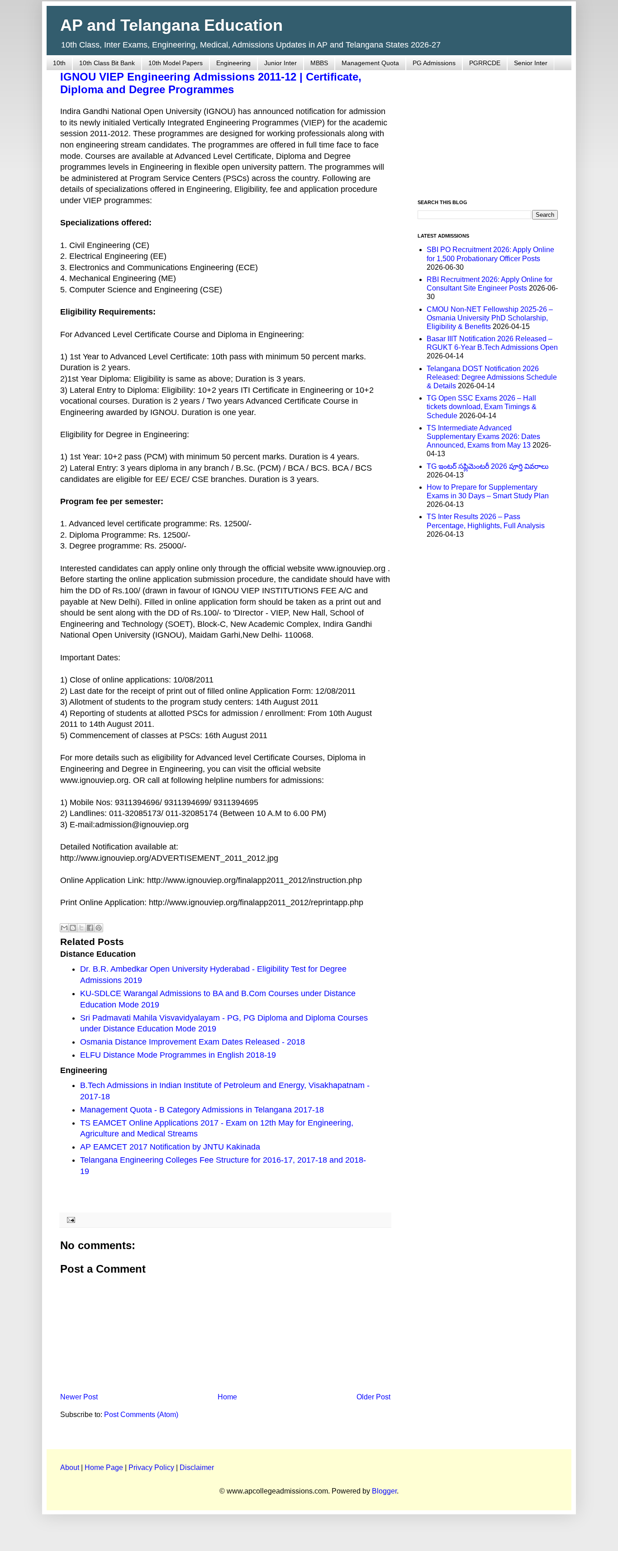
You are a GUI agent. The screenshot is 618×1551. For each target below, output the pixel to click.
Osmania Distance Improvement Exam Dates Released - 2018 (192, 1041)
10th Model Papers (175, 63)
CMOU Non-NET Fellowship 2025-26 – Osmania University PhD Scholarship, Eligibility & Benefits (490, 317)
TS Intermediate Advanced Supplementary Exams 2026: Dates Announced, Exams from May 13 (483, 436)
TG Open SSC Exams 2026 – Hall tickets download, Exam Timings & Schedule (482, 406)
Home (227, 1397)
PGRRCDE (484, 63)
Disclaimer (197, 1467)
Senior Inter (530, 63)
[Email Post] (69, 1219)
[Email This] (64, 927)
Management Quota (370, 63)
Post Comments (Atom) (141, 1414)
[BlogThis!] (72, 927)
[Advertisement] (488, 129)
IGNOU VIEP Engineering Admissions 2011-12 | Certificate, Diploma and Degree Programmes (210, 83)
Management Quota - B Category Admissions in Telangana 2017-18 (202, 1109)
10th (59, 63)
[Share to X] (81, 927)
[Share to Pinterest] (98, 927)
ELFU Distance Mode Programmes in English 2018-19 (178, 1054)
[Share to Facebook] (90, 927)
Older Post (373, 1397)
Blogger (384, 1491)
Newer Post (79, 1397)
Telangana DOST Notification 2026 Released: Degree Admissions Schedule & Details (492, 377)
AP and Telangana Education (171, 25)
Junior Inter (280, 63)
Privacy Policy (151, 1467)
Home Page (104, 1467)
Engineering (233, 63)
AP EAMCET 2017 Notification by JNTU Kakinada (170, 1146)
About (69, 1467)
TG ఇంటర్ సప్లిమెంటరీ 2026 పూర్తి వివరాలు (488, 466)
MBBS (319, 63)
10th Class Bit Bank (107, 63)
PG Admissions (434, 63)
